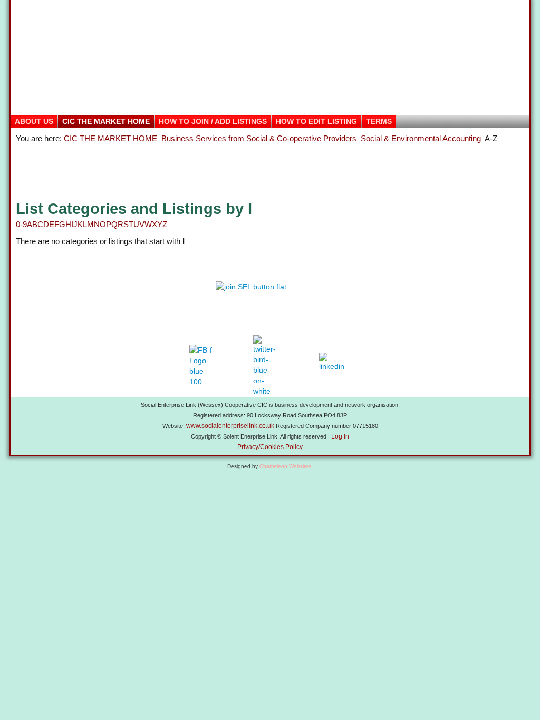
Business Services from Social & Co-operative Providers (258, 138)
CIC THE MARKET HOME (106, 121)
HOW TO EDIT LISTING (316, 121)
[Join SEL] (270, 296)
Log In (340, 436)
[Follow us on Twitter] (266, 365)
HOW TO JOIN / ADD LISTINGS (213, 121)
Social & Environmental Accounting (421, 138)
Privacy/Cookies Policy (270, 447)
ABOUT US (34, 121)
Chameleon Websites (285, 466)
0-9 (21, 224)
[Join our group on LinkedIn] (334, 366)
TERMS (379, 121)
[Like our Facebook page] (202, 366)
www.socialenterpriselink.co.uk (230, 426)
